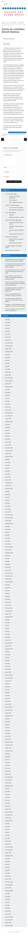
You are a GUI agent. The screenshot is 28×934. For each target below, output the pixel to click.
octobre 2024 (8, 383)
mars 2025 (7, 369)
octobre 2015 (8, 680)
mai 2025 (7, 363)
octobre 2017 (8, 613)
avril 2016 (7, 663)
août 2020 (7, 526)
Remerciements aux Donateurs (12, 250)
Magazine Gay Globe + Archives (16, 217)
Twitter (6, 8)
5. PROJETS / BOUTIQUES (11, 236)
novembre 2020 (8, 517)
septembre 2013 (9, 750)
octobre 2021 (8, 485)
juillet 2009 (7, 896)
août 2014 (7, 718)
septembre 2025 (9, 351)
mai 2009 (7, 902)
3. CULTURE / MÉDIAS (10, 212)
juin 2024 (7, 395)
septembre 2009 (9, 890)
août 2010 (7, 858)
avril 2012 (7, 800)
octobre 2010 (8, 852)
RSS (20, 8)
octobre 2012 (8, 782)
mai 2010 (7, 867)
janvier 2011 (8, 844)
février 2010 (8, 876)
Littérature (11, 215)
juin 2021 (7, 497)
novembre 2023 (8, 415)
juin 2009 (7, 899)
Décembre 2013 (9, 742)
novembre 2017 (8, 611)
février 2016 (8, 669)
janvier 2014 (8, 739)
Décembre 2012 (9, 777)
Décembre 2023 (9, 412)
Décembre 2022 (9, 447)
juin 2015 (7, 689)
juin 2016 (7, 657)
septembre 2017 (9, 616)
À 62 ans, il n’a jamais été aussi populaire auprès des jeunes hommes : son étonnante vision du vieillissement (15, 283)
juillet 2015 (7, 686)
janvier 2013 (8, 774)
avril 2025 (7, 366)
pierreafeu (23, 134)
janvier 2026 (8, 340)
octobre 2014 (8, 713)
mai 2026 (7, 328)
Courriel (7, 172)
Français (6, 3)
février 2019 (8, 567)
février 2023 (8, 442)
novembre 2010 (8, 849)
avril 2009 (7, 905)
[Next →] (25, 139)
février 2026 (8, 337)
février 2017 (8, 637)
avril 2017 (7, 631)
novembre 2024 (8, 380)
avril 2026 (7, 331)
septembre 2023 (9, 421)
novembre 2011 (8, 815)
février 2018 (8, 602)
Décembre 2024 (9, 377)
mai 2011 (7, 832)
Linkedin (13, 8)
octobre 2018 (8, 579)
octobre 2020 (8, 520)
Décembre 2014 (9, 707)
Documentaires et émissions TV (16, 234)
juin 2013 (7, 759)
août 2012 (7, 788)
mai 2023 (7, 433)
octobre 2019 (8, 549)
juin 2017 (7, 625)
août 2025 (7, 354)
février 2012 (8, 806)
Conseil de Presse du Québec (16, 207)
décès (14, 134)
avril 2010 (7, 870)
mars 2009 (7, 908)
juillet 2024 (7, 392)
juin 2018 (7, 590)
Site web (6, 176)
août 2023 (7, 424)
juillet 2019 (7, 555)
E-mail (23, 8)
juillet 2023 (7, 427)
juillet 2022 (7, 462)
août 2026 (7, 319)
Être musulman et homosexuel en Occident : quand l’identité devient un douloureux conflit (15, 271)
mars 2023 (7, 439)
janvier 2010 (8, 879)
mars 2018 (7, 599)
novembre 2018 (8, 576)
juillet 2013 (7, 756)
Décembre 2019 (9, 546)
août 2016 (7, 651)
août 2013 (7, 753)
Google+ (8, 8)
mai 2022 (7, 468)
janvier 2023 (8, 445)
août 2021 (7, 491)
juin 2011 (7, 829)
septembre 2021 (9, 488)
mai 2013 (7, 762)
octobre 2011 (8, 817)
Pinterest (10, 8)
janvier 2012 (8, 809)
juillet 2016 (7, 654)
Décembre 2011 (9, 812)
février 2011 (8, 841)
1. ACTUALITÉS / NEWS (11, 194)
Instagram (18, 8)
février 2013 (8, 771)
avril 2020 (7, 538)
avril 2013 (7, 765)
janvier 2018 (8, 605)
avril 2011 (7, 835)
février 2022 (8, 477)
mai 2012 (7, 797)
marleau (18, 134)
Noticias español (13, 200)
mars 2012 (7, 803)
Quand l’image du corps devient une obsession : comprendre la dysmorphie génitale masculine (14, 277)
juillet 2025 (7, 357)
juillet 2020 (7, 529)
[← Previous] (2, 139)
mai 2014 (7, 727)
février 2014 (8, 736)
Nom (5, 167)
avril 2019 (7, 561)
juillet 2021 (7, 494)
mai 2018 (7, 593)
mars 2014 (7, 733)
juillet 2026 (7, 322)
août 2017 (7, 619)
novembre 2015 (8, 678)
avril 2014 (7, 730)
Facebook (3, 8)
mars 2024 (7, 404)
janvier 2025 (8, 375)
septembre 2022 (9, 456)
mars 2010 (7, 873)
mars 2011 (7, 838)
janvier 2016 (8, 672)
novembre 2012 (8, 780)
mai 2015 (7, 692)
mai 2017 (7, 628)
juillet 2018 (7, 587)
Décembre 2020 (9, 514)
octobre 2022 (8, 453)
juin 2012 (7, 794)
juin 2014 (7, 724)
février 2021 (8, 509)
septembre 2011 (9, 820)
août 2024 (7, 389)
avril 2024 (7, 401)
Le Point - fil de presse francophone (17, 132)
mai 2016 (7, 660)
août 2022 (7, 459)
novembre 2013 (8, 745)
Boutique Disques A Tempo (15, 243)
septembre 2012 (9, 785)
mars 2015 (7, 698)
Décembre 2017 (9, 608)
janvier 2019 (8, 570)
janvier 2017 (8, 640)
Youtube (15, 8)
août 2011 (7, 823)
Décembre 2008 (9, 916)
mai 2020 (7, 535)
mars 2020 (7, 541)
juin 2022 (7, 465)
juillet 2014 (7, 721)
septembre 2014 (9, 715)
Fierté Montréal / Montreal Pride (16, 209)
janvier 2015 (8, 704)
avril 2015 (7, 695)
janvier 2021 (8, 512)
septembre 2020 (9, 523)
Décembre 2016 (9, 643)
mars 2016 (7, 666)
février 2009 (8, 911)
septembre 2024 (9, 386)
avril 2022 (7, 471)
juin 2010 (7, 864)
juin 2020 (7, 532)
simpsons (4, 135)
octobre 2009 (8, 887)
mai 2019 (7, 558)
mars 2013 (7, 768)
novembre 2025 (8, 345)
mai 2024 (7, 398)
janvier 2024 (8, 410)
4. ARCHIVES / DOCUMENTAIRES (13, 220)
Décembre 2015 (9, 675)
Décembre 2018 (9, 573)
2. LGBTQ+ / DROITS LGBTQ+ (12, 205)
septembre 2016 (9, 648)
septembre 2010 (9, 855)
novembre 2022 (8, 450)
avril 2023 (7, 436)
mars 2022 (7, 474)
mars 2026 (7, 334)
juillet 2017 (7, 622)
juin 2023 (7, 430)
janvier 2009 (8, 914)
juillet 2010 (7, 861)
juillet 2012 (7, 791)
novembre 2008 (8, 919)
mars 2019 (7, 564)
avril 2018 (7, 596)
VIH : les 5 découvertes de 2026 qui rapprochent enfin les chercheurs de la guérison (14, 300)
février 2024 (8, 407)
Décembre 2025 (9, 343)
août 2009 (7, 893)
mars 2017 (7, 634)
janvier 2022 (8, 479)
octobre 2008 (8, 922)
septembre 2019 (9, 552)
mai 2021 (7, 500)
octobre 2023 (8, 418)
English (5, 4)
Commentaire (8, 154)
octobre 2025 (8, 348)
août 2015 (7, 683)
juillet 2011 (7, 826)
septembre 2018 (9, 581)
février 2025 (8, 372)
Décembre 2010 (9, 847)
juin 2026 (7, 325)
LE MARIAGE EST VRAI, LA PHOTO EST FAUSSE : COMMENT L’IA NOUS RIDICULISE (15, 289)
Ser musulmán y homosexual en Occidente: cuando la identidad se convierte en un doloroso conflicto (15, 265)
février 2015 (8, 701)
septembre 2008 (9, 925)
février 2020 (8, 544)
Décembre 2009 (9, 882)
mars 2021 (7, 506)
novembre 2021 (8, 482)
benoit (6, 134)
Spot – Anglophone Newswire (16, 202)
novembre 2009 (8, 884)
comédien (11, 134)
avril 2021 (7, 503)
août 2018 (7, 584)
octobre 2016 (8, 646)
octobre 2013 (8, 748)
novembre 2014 (8, 710)
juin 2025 (7, 360)
